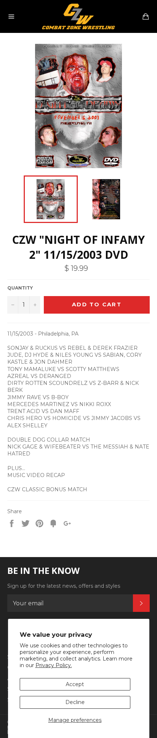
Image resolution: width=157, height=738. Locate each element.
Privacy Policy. (53, 665)
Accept (75, 684)
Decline (75, 702)
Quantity (20, 288)
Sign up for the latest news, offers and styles (63, 586)
